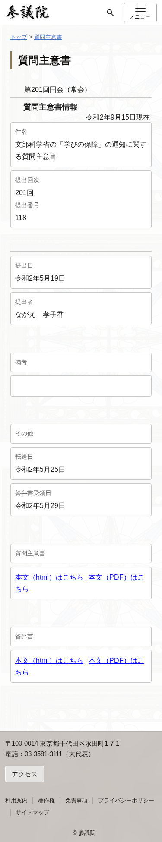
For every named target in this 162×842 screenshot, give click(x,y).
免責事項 (76, 800)
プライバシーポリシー (126, 800)
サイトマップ (32, 812)
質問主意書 (48, 37)
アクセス (25, 774)
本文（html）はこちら (49, 577)
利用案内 (16, 800)
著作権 (46, 800)
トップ (18, 37)
